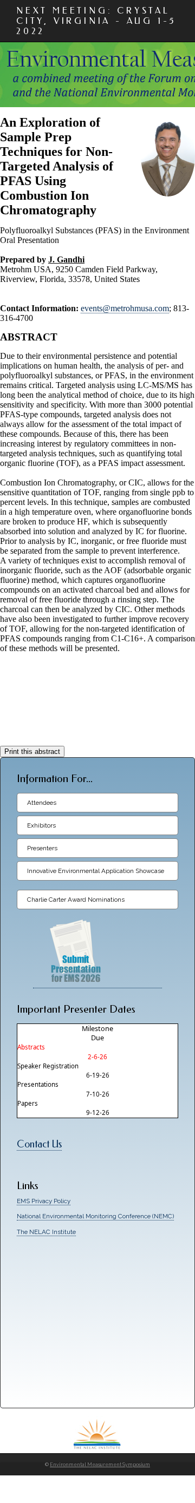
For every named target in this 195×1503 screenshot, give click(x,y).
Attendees (41, 802)
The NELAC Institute (46, 1232)
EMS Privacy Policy (43, 1201)
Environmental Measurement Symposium (100, 1464)
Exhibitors (41, 825)
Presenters (42, 848)
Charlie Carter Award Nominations (76, 899)
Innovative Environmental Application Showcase (95, 871)
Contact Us (39, 1144)
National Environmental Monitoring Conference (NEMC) (95, 1216)
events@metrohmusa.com (125, 308)
